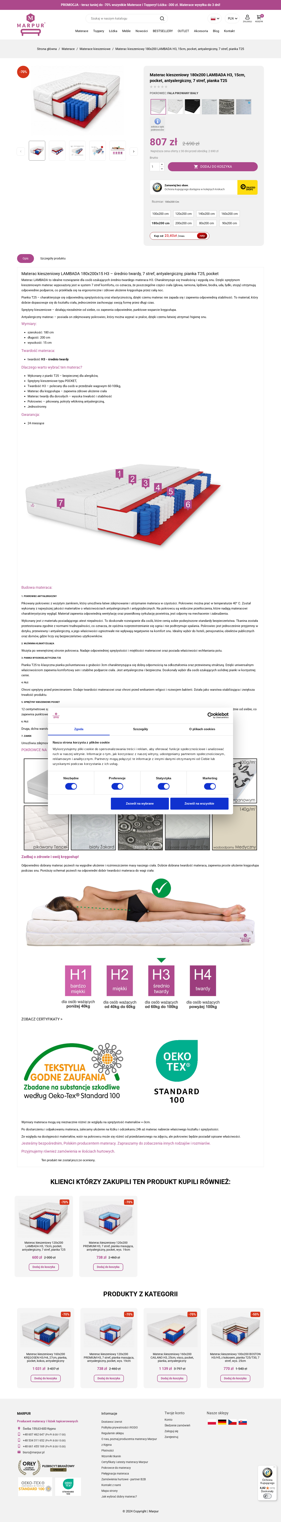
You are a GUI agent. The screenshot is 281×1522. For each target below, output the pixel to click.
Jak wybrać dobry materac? (119, 1496)
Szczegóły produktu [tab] (53, 258)
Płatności (107, 1450)
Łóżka (113, 31)
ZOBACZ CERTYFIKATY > (41, 1019)
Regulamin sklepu (112, 1433)
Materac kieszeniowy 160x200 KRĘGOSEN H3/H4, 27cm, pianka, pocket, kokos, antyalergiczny (45, 1357)
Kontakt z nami (111, 1485)
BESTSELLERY (163, 31)
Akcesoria (201, 31)
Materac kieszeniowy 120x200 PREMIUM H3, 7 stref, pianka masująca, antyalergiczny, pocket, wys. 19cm (108, 1246)
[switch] (117, 786)
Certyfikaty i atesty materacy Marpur (124, 1462)
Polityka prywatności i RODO (119, 1427)
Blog (216, 31)
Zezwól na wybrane (140, 803)
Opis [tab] (25, 258)
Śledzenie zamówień (177, 1425)
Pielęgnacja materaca (115, 1473)
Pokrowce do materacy (116, 1467)
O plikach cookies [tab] (202, 729)
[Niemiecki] (222, 1422)
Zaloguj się (171, 1431)
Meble (126, 31)
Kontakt (229, 31)
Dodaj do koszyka (44, 1267)
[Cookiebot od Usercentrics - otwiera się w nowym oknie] (211, 715)
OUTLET (183, 31)
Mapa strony (109, 1490)
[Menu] (274, 1467)
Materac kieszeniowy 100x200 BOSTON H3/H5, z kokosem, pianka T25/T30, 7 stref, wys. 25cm (235, 1357)
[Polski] (212, 1422)
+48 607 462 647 (33, 1434)
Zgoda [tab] (79, 729)
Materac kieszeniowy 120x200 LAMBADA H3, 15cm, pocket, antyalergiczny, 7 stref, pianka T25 (43, 1246)
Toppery (98, 31)
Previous (21, 151)
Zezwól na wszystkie (199, 803)
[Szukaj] (162, 18)
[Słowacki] (243, 1422)
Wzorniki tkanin (111, 1456)
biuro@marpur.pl (33, 1452)
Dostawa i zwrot (111, 1421)
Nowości (142, 31)
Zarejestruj (171, 1437)
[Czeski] (232, 1422)
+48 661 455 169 (33, 1446)
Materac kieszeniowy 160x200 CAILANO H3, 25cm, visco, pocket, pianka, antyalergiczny (172, 1357)
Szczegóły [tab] (140, 729)
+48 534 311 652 (33, 1440)
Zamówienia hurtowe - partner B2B (123, 1479)
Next (134, 151)
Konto (168, 1419)
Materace (81, 31)
